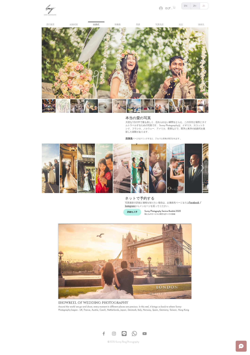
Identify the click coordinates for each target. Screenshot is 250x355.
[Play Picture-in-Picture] (181, 294)
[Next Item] (202, 63)
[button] (174, 7)
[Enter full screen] (187, 294)
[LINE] (124, 333)
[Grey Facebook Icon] (103, 333)
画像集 (129, 138)
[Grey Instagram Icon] (113, 333)
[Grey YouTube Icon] (144, 333)
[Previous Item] (47, 63)
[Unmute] (68, 294)
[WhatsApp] (134, 333)
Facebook (194, 202)
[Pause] (63, 294)
